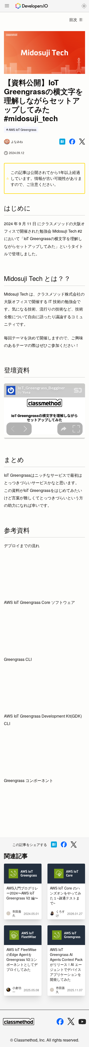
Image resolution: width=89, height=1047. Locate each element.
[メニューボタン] (7, 6)
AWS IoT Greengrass (22, 129)
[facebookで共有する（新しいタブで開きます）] (72, 142)
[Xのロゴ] (70, 1021)
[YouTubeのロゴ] (82, 1021)
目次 (73, 19)
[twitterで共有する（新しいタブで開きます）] (82, 142)
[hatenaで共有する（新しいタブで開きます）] (62, 142)
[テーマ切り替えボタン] (84, 6)
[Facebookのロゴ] (60, 1021)
